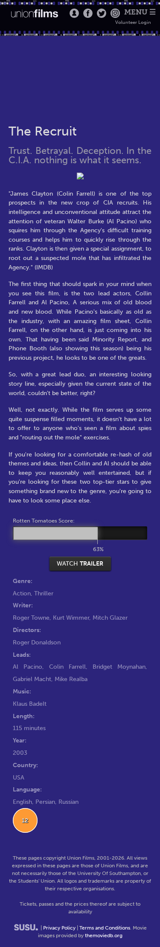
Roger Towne (31, 617)
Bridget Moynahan (119, 666)
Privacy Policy (59, 928)
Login (74, 13)
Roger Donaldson (37, 642)
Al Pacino (27, 666)
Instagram (115, 13)
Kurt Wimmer (71, 617)
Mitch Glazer (110, 617)
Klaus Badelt (30, 703)
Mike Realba (71, 679)
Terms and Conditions (104, 928)
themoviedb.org (103, 935)
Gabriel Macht (32, 679)
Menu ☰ (140, 12)
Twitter (101, 13)
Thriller (43, 593)
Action (22, 593)
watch (80, 563)
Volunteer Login (133, 22)
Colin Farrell (67, 666)
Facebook (88, 13)
